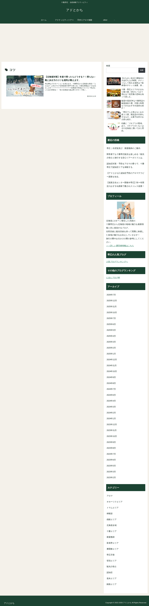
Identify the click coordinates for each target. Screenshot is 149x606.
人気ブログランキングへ (117, 262)
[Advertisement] (74, 42)
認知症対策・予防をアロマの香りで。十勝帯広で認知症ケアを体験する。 (125, 165)
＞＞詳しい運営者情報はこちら (120, 246)
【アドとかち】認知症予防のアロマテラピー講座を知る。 (125, 175)
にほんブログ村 (113, 278)
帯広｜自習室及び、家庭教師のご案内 (123, 148)
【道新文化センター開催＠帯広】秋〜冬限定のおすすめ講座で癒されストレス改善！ (125, 184)
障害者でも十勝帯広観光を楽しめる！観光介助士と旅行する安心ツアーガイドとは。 (125, 156)
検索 (108, 66)
